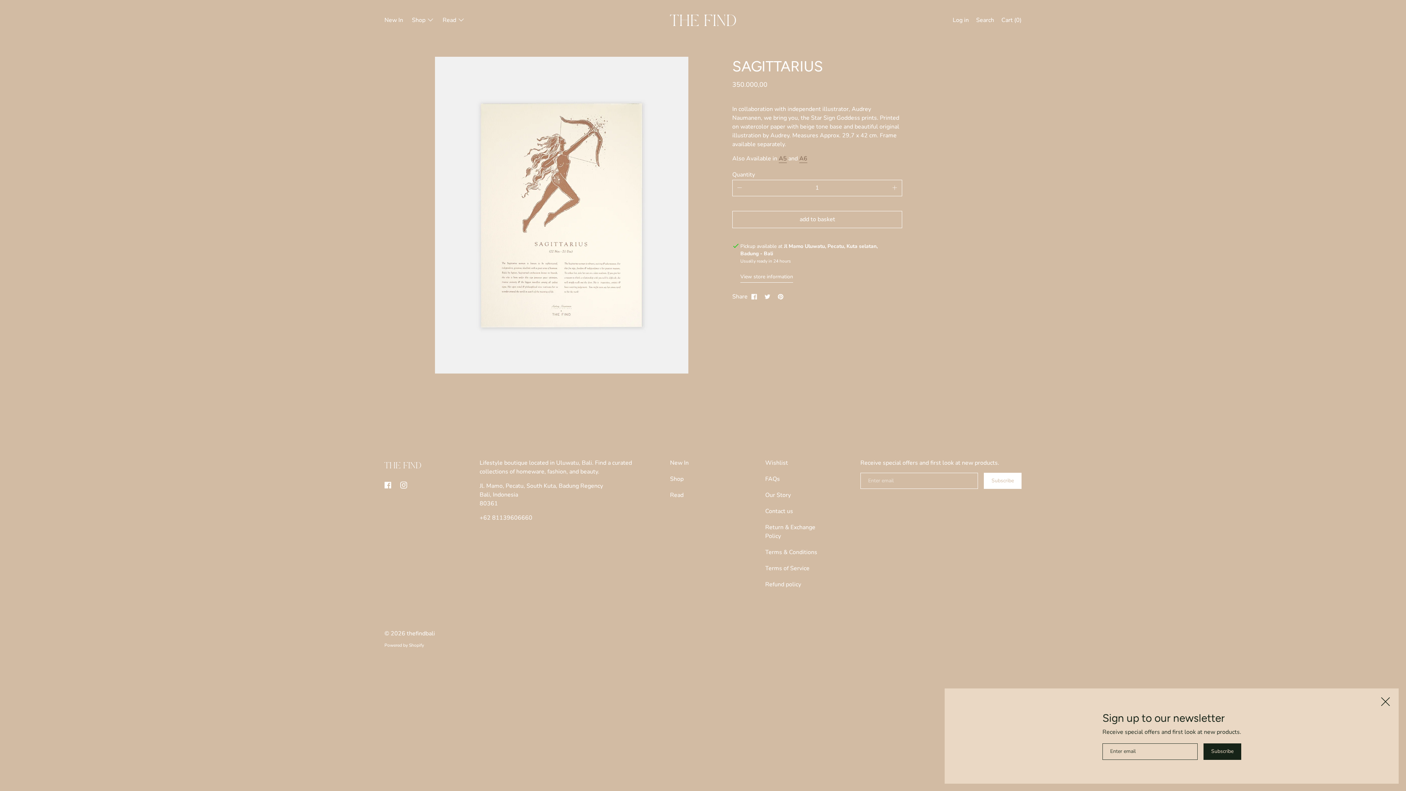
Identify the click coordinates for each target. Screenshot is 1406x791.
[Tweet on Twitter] (767, 297)
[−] (740, 188)
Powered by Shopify (404, 645)
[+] (895, 188)
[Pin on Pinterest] (780, 297)
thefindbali (421, 634)
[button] (985, 21)
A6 (803, 159)
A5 (783, 159)
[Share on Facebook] (754, 297)
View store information (766, 276)
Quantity (743, 175)
